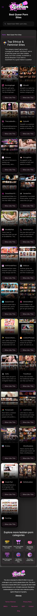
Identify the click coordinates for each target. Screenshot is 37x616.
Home (4, 35)
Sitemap (18, 596)
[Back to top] (32, 611)
